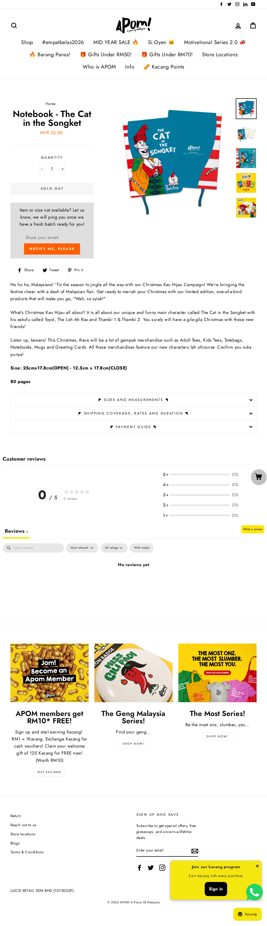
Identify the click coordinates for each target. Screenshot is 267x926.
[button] (200, 474)
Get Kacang (49, 772)
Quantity (52, 157)
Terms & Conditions (27, 852)
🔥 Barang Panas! (49, 54)
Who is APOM (99, 67)
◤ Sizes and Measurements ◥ (134, 399)
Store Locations (220, 54)
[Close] (257, 867)
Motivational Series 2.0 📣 (215, 42)
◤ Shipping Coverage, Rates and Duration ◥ (133, 413)
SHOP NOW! (133, 744)
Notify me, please (52, 248)
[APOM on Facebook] (139, 868)
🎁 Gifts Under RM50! (106, 54)
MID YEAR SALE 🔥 (116, 42)
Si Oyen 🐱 (161, 42)
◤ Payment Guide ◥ (133, 426)
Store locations (22, 834)
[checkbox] (142, 548)
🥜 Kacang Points (163, 67)
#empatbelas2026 (63, 42)
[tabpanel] (133, 582)
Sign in (216, 889)
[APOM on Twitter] (151, 868)
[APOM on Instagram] (162, 868)
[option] (171, 158)
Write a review (252, 529)
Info (129, 67)
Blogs (15, 843)
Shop (27, 42)
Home (51, 103)
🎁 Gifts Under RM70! (167, 54)
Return (15, 815)
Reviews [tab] (16, 531)
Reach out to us (23, 825)
